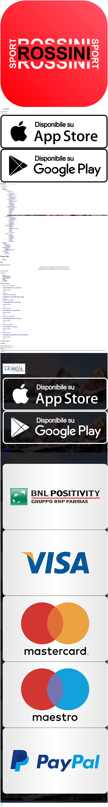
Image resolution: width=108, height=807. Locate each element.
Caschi (10, 202)
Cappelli (10, 230)
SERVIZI (4, 243)
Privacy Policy (3, 801)
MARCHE (5, 242)
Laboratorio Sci (7, 245)
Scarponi (11, 196)
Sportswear (11, 226)
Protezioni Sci (11, 204)
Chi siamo (4, 447)
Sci (10, 192)
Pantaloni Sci (11, 210)
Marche (4, 279)
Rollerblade (11, 223)
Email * (1, 347)
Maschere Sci (11, 203)
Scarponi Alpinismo (12, 197)
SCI (5, 190)
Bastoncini (11, 200)
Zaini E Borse (11, 217)
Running (11, 235)
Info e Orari (7, 253)
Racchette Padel (12, 219)
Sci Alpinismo (11, 193)
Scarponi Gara (12, 198)
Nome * (1, 345)
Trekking (11, 234)
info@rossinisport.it (30, 800)
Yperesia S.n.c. (17, 802)
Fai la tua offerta (8, 246)
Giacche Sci (11, 209)
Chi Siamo (7, 252)
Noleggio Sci (7, 244)
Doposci (10, 239)
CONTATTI (5, 251)
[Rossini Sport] (3, 183)
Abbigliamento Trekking (13, 228)
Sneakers (11, 237)
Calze (10, 231)
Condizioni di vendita (16, 801)
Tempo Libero (12, 222)
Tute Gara (11, 212)
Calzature (6, 233)
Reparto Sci (5, 275)
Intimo (10, 214)
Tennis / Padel (11, 238)
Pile (10, 213)
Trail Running (11, 236)
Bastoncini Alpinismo (13, 201)
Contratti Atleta (7, 250)
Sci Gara (11, 194)
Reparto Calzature (6, 278)
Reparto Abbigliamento (7, 277)
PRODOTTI (5, 189)
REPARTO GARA (6, 247)
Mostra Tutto (11, 224)
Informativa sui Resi (31, 801)
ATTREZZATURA (8, 216)
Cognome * (2, 346)
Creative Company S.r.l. (9, 802)
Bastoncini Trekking (13, 218)
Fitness (10, 227)
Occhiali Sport (12, 220)
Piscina (10, 221)
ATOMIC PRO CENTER (9, 249)
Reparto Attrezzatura (6, 276)
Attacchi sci (11, 205)
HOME (4, 188)
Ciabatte (10, 240)
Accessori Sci (11, 206)
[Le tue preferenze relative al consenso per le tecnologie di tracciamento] (2, 806)
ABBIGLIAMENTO (9, 225)
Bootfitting (7, 248)
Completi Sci (11, 208)
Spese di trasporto (24, 801)
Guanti (10, 211)
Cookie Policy (8, 801)
